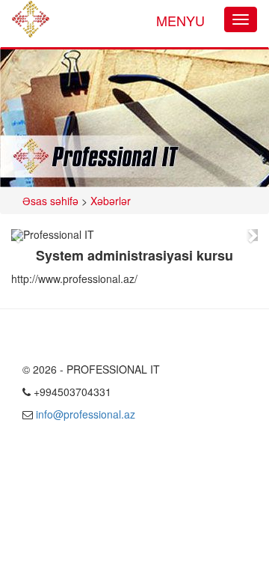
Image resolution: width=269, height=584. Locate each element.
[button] (17, 235)
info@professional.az (85, 414)
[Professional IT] (31, 19)
